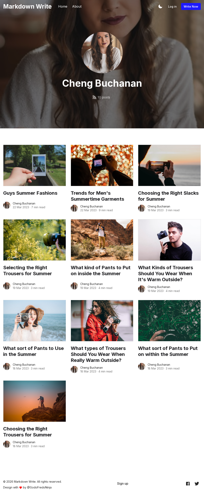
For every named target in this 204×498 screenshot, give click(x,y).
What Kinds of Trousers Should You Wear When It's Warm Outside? (165, 273)
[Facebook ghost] (188, 483)
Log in (172, 6)
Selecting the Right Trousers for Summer (27, 270)
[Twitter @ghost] (197, 483)
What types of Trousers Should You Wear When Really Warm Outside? (98, 354)
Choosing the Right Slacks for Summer (168, 196)
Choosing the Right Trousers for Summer (27, 432)
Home (62, 6)
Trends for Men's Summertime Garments (97, 196)
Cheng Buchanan (24, 203)
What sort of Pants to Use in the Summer (33, 351)
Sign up (122, 483)
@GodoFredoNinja (39, 487)
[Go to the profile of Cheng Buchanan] (6, 205)
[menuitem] (123, 483)
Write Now (191, 6)
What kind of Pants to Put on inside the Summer (100, 270)
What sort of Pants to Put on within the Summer (168, 351)
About (76, 6)
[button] (160, 6)
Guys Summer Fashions (30, 193)
